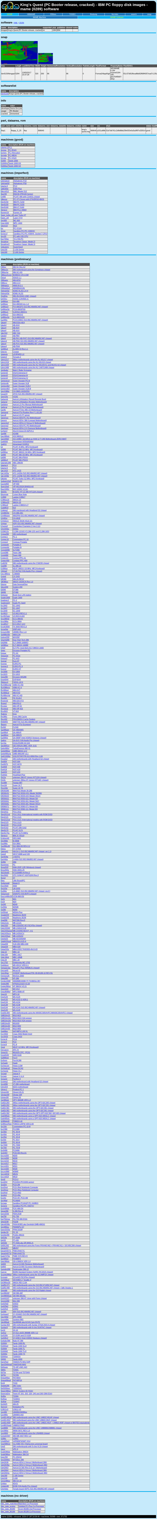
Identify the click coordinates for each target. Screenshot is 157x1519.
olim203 (4, 1087)
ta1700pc (5, 239)
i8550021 (5, 799)
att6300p (4, 189)
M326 (15, 1169)
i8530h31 (5, 793)
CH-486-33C (18, 513)
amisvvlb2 (5, 386)
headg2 (4, 759)
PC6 (14, 1042)
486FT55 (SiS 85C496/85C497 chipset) (29, 722)
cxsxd (3, 576)
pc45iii (4, 1137)
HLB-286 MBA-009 (20, 944)
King (15, 714)
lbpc (3, 881)
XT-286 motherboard (21, 1084)
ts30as (4, 1399)
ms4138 (4, 1005)
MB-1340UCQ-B (19, 928)
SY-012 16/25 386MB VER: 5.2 (25, 1333)
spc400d (4, 1317)
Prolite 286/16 (18, 1235)
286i (14, 862)
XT (14, 878)
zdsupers (5, 247)
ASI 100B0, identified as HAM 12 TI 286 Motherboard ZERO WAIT (40, 439)
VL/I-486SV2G (19, 317)
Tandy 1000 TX (19, 1354)
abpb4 (3, 336)
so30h (3, 1312)
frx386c (4, 717)
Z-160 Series (18, 252)
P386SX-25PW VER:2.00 (23, 1124)
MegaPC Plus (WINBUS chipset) (26, 968)
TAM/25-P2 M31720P (21, 1362)
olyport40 (5, 1092)
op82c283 (5, 1103)
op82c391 (5, 1111)
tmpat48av (5, 1378)
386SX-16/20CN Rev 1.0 (23, 582)
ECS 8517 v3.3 (19, 624)
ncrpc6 (4, 1042)
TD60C (16, 1370)
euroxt (3, 669)
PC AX (15, 653)
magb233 (5, 915)
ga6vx (3, 740)
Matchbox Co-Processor (28, 1504)
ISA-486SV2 (18, 315)
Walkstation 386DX (20, 1452)
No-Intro (115, 14)
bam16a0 (5, 487)
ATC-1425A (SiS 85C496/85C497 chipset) (30, 473)
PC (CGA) (17, 228)
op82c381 (5, 1108)
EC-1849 (16, 611)
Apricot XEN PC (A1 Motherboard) (27, 418)
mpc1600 (5, 223)
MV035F (16, 637)
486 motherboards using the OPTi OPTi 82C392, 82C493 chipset (39, 1113)
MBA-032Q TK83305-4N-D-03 (25, 949)
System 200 (17, 587)
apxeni (4, 420)
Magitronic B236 (19, 918)
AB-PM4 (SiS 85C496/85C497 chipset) (29, 341)
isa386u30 (5, 846)
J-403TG (16, 857)
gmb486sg (5, 751)
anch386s (5, 391)
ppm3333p (5, 1230)
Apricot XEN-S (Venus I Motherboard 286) (30, 1462)
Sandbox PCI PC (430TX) (23, 1206)
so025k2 (4, 1306)
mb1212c (5, 923)
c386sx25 (5, 502)
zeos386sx (5, 1481)
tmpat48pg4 (6, 1380)
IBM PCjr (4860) (20, 210)
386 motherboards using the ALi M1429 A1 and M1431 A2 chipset (39, 365)
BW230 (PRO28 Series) (23, 194)
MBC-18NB (17, 957)
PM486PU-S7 (18, 1227)
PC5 (14, 468)
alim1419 (5, 362)
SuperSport (18, 247)
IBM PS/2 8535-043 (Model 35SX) (26, 796)
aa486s (4, 320)
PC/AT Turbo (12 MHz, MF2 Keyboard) (28, 479)
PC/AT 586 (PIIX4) (20, 457)
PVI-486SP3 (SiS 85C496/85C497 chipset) (30, 307)
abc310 (4, 333)
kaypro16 (5, 213)
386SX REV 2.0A (20, 1283)
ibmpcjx (4, 836)
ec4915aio (5, 616)
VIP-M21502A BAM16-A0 (23, 487)
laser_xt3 (5, 218)
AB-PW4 (16, 346)
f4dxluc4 (4, 682)
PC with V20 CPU (20, 236)
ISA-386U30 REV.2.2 (21, 846)
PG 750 (16, 1216)
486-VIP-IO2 (18, 709)
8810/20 (16, 1023)
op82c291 (5, 1105)
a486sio (4, 304)
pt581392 (5, 1245)
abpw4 (4, 346)
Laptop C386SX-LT (21, 505)
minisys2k (5, 976)
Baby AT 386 (18, 1341)
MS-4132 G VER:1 (20, 1000)
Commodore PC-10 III (21, 1126)
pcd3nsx (4, 1190)
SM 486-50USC (19, 1296)
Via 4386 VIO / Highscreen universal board (30, 1444)
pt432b (4, 1243)
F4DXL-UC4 (18, 682)
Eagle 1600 (17, 598)
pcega (3, 150)
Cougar (16, 352)
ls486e (4, 891)
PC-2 (15, 600)
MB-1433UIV (18, 936)
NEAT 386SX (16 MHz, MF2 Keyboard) (29, 568)
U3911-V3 (17, 1409)
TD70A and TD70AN (21, 1372)
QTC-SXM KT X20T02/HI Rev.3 (26, 875)
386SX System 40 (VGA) (23, 1391)
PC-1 (15, 537)
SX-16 (15, 1330)
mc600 (4, 220)
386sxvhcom (6, 275)
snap (149, 14)
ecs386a (4, 621)
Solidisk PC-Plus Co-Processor (31, 1506)
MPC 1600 (17, 223)
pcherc (4, 153)
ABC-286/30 (18, 463)
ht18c (3, 780)
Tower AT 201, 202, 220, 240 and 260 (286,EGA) (32, 1394)
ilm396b (4, 841)
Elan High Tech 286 (21, 640)
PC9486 (16, 1150)
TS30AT (16, 1402)
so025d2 (4, 1304)
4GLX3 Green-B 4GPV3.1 (23, 431)
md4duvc (5, 965)
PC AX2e (16, 656)
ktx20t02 (4, 875)
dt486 (3, 592)
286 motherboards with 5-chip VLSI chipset (30, 1446)
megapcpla (5, 968)
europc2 (4, 666)
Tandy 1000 (13, 161)
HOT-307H (17, 764)
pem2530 (5, 1214)
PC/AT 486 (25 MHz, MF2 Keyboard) (28, 455)
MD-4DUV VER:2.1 (21, 965)
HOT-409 (16, 767)
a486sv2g (5, 317)
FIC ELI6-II (17, 698)
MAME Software (117, 17)
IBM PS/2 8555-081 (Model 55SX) (26, 804)
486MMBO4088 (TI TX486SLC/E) (26, 981)
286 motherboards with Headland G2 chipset (31, 759)
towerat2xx (5, 1394)
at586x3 (4, 460)
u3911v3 (4, 1409)
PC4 (14, 465)
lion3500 (4, 886)
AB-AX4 (16, 330)
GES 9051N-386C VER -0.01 (25, 746)
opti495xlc (5, 1119)
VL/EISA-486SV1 (20, 312)
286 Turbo (17, 1386)
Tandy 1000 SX (14, 166)
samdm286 (5, 1269)
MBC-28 (16, 960)
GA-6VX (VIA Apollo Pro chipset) (26, 740)
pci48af (4, 1201)
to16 (3, 1383)
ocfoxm (4, 1060)
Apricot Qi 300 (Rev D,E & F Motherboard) (30, 1468)
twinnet (4, 1407)
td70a (3, 1372)
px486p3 (4, 1259)
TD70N (16, 1375)
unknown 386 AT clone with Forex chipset (30, 1298)
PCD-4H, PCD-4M (20, 1198)
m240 (3, 904)
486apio (4, 280)
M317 (15, 1164)
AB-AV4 (16, 328)
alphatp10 (5, 181)
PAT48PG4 (17, 1380)
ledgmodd (5, 883)
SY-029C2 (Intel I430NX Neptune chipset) (30, 1338)
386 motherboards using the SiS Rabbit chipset (32, 1290)
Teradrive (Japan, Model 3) (24, 244)
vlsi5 (3, 1446)
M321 (15, 1166)
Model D (16, 883)
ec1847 (4, 608)
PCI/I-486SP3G (19, 309)
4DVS (15, 1484)
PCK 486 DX (18, 1208)
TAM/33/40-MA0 (19, 1365)
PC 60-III (16, 1142)
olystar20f (5, 1095)
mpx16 (4, 994)
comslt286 (5, 550)
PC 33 (15, 1232)
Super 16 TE (18, 788)
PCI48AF (16, 1201)
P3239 (15, 1222)
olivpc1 (4, 1089)
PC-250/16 (17, 1457)
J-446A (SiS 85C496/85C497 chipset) (28, 859)
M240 (15, 904)
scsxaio (4, 1277)
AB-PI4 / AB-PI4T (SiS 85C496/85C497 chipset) (32, 338)
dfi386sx (4, 582)
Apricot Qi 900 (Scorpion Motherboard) (28, 1267)
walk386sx (5, 1454)
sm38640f (5, 1293)
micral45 (4, 970)
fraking (4, 714)
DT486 (15, 592)
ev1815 (4, 674)
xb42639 (4, 1462)
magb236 (5, 918)
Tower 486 (17, 555)
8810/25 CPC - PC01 (21, 1052)
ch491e (4, 518)
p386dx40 (5, 1121)
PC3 (15, 186)
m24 (3, 902)
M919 (15, 1177)
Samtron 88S (18, 1320)
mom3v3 (4, 989)
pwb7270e (5, 1256)
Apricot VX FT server (21, 415)
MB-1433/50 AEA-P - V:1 (23, 931)
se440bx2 (5, 1280)
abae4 (3, 323)
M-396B (16, 841)
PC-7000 (16, 1145)
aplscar (4, 407)
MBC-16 (16, 952)
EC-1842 (16, 606)
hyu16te (4, 788)
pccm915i (5, 1174)
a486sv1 (4, 312)
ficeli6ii (4, 698)
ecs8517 (4, 624)
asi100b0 (5, 439)
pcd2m (4, 1185)
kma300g (5, 870)
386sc (3, 267)
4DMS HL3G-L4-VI (20, 291)
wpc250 (4, 1457)
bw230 (4, 194)
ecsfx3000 (5, 627)
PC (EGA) (12, 150)
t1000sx (4, 166)
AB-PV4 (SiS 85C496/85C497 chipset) (28, 344)
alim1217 (5, 360)
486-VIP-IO (17, 706)
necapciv (5, 1050)
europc (4, 664)
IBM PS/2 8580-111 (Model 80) (25, 809)
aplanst (4, 402)
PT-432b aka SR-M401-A (23, 1243)
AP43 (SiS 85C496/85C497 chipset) (27, 394)
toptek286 (5, 1386)
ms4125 (4, 997)
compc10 (5, 539)
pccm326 (5, 1169)
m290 (3, 910)
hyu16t (4, 785)
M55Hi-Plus (17, 912)
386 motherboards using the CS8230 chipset (31, 563)
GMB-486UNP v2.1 (21, 754)
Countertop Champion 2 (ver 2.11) (26, 526)
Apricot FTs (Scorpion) (22, 725)
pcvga (3, 158)
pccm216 (5, 1161)
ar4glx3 (4, 431)
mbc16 (4, 952)
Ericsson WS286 (19, 677)
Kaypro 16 (17, 213)
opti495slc (5, 1116)
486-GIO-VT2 (18, 701)
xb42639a (5, 1465)
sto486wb (5, 1322)
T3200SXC (17, 1388)
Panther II (17, 1079)
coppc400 (5, 561)
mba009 (4, 944)
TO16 (15, 1383)
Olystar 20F (17, 1095)
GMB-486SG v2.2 (20, 751)
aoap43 (4, 394)
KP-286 (16, 978)
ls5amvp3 (5, 894)
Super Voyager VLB (21, 383)
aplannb (4, 399)
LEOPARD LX (18, 354)
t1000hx (4, 163)
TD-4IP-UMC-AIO (20, 1367)
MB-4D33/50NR (19, 939)
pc (2, 228)
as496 (3, 434)
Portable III (17, 547)
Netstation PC (18, 1407)
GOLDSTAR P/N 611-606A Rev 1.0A (28, 756)
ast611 (4, 444)
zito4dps (4, 1489)
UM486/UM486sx (20, 1412)
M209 (15, 1158)
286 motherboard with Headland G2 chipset (30, 1082)
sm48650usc (6, 1296)
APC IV (16, 1050)
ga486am (5, 730)
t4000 (3, 1359)
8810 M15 (17, 1015)
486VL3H (17, 635)
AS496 (15, 434)
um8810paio (6, 1425)
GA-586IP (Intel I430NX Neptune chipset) (29, 738)
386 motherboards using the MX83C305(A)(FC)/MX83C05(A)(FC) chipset (43, 1013)
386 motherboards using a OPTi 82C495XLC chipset (34, 1119)
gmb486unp (6, 754)
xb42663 (4, 1468)
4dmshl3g (5, 291)
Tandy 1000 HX (14, 163)
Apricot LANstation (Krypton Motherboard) (30, 402)
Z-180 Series (18, 1476)
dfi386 (3, 579)
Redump (93, 14)
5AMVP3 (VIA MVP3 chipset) (24, 894)
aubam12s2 (6, 481)
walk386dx (5, 1452)
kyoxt (3, 878)
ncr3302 (4, 1034)
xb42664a (5, 1473)
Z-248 (15, 1478)
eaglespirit (5, 603)
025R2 (15, 1309)
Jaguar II (16, 1074)
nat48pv (4, 1031)
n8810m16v (6, 1021)
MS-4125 (16, 997)
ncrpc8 (4, 1045)
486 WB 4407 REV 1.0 (22, 1436)
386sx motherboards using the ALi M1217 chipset (33, 360)
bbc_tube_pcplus (8, 1506)
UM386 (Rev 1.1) (20, 632)
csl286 (4, 566)
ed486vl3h (5, 635)
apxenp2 (4, 426)
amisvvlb (5, 383)
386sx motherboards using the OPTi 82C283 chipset (34, 1103)
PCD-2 (15, 1179)
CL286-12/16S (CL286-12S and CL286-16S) (31, 531)
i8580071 (5, 807)
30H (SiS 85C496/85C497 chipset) (27, 1312)
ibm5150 (4, 94)
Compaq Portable (20, 542)
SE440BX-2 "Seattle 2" (22, 1280)
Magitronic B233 (19, 915)
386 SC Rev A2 (19, 267)
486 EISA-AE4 (19, 323)
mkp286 (4, 978)
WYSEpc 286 (18, 1460)
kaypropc (5, 865)
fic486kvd (5, 693)
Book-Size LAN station (22, 595)
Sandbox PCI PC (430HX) (24, 231)
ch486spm (5, 516)
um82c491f (5, 1420)
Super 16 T (17, 785)
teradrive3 (5, 244)
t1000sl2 (4, 1346)
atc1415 (4, 471)
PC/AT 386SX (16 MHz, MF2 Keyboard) (29, 452)
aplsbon (4, 405)
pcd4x (3, 1198)
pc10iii (4, 1126)
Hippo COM (17, 1066)
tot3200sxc (5, 1388)
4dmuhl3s (5, 293)
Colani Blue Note (20, 494)
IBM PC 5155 (18, 205)
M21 (14, 899)
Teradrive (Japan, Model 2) (24, 242)
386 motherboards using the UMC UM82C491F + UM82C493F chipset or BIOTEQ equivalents (51, 1423)
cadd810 (4, 508)
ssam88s (5, 1320)
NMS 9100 (17, 1055)
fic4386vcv (5, 687)
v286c (3, 1439)
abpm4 (4, 341)
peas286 (4, 1211)
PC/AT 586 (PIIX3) (20, 460)
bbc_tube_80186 (8, 1512)
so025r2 (4, 1309)
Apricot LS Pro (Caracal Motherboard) (28, 407)
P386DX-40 (17, 1121)
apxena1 (4, 418)
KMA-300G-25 (18, 870)
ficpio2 (4, 703)
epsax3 (4, 658)
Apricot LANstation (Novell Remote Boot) (29, 399)
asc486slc (5, 436)
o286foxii (5, 1058)
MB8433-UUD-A (19, 941)
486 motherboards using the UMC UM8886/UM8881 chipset (37, 1428)
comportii (5, 545)
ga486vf (4, 732)
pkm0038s (5, 1224)
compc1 (4, 537)
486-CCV (16, 283)
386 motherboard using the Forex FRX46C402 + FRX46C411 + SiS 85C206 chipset (47, 1245)
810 (14, 508)
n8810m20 (5, 1023)
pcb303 (4, 1153)
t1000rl (4, 1343)
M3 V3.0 (16, 989)
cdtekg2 (4, 510)
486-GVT (16, 690)
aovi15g (4, 397)
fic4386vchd (6, 685)
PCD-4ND (17, 1193)
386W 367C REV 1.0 (21, 1431)
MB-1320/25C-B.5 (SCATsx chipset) (27, 926)
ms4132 (4, 1000)
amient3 (4, 375)
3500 (15, 886)
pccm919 (5, 1177)
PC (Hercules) (14, 153)
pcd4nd (4, 1193)
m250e (4, 907)
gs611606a (5, 756)
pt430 (3, 1240)
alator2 (4, 357)
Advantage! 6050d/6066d (23, 442)
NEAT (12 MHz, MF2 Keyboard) (26, 1047)
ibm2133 (4, 825)
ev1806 (4, 672)
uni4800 (4, 1433)
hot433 (4, 772)
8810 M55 (17, 1029)
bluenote (4, 494)
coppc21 (4, 558)
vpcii (3, 1449)
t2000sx (4, 1357)
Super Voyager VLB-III (22, 389)
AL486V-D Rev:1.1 (20, 349)
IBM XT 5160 (18, 207)
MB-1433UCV (18, 933)
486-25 (16, 1404)
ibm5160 (4, 207)
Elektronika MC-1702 (21, 963)
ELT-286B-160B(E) (20, 643)
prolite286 (5, 1235)
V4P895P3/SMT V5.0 (21, 1441)
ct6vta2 (4, 571)
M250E (16, 907)
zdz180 (4, 1476)
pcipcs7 (4, 234)
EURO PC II (18, 666)
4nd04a (4, 296)
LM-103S (16, 888)
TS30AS (16, 1399)
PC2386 (16, 1129)
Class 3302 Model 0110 (22, 1034)
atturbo (4, 479)
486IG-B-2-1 (18, 286)
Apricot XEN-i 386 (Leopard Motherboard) (30, 420)
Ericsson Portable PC (21, 650)
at (2, 447)
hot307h (4, 764)
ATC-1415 (17, 471)
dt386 (3, 590)
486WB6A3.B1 (19, 288)
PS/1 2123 (17, 822)
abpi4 (3, 338)
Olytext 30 (17, 1097)
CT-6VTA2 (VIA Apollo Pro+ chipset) (27, 571)
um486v (4, 1415)
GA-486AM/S (18, 730)
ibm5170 (4, 830)
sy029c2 (4, 1338)
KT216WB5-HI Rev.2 (21, 873)
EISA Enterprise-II (20, 373)
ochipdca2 (5, 1068)
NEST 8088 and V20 (21, 854)
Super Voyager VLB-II (21, 386)
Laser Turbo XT (19, 215)
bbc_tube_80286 (8, 1509)
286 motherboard (20, 534)
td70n (3, 1375)
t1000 (3, 161)
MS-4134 (16, 1002)
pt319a (4, 1238)
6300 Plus (17, 189)
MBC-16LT (17, 955)
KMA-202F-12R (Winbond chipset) (27, 867)
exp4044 (4, 680)
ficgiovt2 (4, 701)
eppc (3, 650)
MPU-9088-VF (19, 992)
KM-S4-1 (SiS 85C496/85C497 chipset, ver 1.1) (32, 851)
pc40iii (4, 1134)
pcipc (3, 231)
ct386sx (4, 568)
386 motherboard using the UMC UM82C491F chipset (35, 1420)
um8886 (4, 1428)
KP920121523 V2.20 (21, 984)
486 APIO (17, 280)
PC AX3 (16, 658)
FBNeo (53, 14)
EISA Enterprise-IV (20, 378)
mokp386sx (6, 986)
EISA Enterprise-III (20, 375)
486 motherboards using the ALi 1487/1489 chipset (33, 368)
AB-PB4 (16, 336)
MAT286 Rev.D (19, 920)
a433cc (4, 299)
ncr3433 (4, 1037)
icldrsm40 (5, 838)
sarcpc (4, 1272)
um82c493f (5, 1423)
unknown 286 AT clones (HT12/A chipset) (29, 777)
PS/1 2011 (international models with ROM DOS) (32, 814)
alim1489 (5, 368)
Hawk (15, 1063)
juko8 (3, 854)
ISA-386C (17, 844)
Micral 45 (16, 970)
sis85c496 (5, 1288)
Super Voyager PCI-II (21, 381)
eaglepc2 (5, 600)
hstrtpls (4, 775)
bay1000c (5, 489)
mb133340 (5, 928)
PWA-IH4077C (19, 1251)
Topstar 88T (17, 783)
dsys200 (4, 587)
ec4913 (4, 613)
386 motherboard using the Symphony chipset (31, 270)
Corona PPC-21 (19, 558)
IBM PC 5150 (18, 202)
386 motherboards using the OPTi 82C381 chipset (33, 1108)
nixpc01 (4, 1052)
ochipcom (5, 1066)
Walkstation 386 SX (21, 1454)
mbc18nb (5, 957)
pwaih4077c (6, 1251)
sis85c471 (5, 1285)
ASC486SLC (18, 436)
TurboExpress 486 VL (21, 748)
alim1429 (5, 365)
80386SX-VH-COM (21, 275)
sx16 (3, 1330)
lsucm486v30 (6, 896)
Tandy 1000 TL (19, 1349)
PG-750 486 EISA (20, 1219)
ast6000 (4, 442)
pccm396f (5, 1171)
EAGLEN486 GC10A (21, 743)
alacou (4, 352)
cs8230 (4, 563)
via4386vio (5, 1444)
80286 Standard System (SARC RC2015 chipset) (33, 1272)
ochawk (4, 1063)
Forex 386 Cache (20, 717)
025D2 (15, 1304)
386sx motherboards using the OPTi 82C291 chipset (34, 1105)
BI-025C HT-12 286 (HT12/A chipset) (28, 492)
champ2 (4, 526)
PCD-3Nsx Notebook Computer (26, 1190)
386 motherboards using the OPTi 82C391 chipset (33, 1111)
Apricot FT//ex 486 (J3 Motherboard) (27, 410)
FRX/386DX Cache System (24, 719)
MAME (10, 14)
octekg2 (4, 1082)
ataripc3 (4, 186)
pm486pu (5, 1227)
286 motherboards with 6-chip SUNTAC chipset (32, 1327)
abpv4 (3, 344)
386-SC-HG (17, 272)
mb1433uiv (5, 936)
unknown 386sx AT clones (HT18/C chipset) (31, 780)
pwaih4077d (6, 1253)
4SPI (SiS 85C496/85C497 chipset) (27, 524)
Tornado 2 (17, 357)
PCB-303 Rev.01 (20, 1153)
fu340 (3, 727)
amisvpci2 (5, 381)
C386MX (16, 574)
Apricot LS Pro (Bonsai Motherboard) (28, 405)
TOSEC (72, 14)
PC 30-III (16, 1132)
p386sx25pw (6, 1124)
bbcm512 (5, 191)
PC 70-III (16, 1148)
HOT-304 (16, 762)
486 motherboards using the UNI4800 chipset (31, 1433)
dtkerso (4, 199)
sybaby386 (5, 1341)
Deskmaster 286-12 (21, 1269)
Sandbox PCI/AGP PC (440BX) (25, 1203)
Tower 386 (17, 553)
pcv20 (3, 236)
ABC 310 (16, 333)
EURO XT (17, 669)
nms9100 (5, 1055)
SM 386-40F (18, 1293)
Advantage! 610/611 (21, 444)
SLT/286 (16, 550)
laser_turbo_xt (7, 215)
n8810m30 (5, 1026)
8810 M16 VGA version (22, 1021)
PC (14, 865)
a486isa (4, 301)
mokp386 (5, 984)
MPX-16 (16, 994)
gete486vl (5, 748)
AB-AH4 (16, 325)
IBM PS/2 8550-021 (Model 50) (25, 799)
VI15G (15, 397)
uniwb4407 (5, 1436)
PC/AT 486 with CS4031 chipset (26, 197)
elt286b (4, 643)
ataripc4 (4, 465)
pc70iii (4, 1148)
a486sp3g (5, 309)
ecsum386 (5, 632)
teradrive (4, 242)
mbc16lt (4, 955)
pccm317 (5, 1164)
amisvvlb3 (5, 389)
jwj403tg (4, 857)
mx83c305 (5, 1013)
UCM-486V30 (18, 896)
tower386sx (6, 1391)
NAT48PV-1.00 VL (20, 1031)
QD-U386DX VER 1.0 (22, 1261)
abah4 (3, 325)
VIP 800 (16, 484)
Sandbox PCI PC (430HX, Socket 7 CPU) (30, 234)
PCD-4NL (17, 1195)
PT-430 (16, 1240)
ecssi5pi (4, 629)
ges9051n (5, 746)
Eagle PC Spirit (19, 603)
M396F (16, 1171)
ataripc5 (4, 468)
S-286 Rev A (18, 1211)
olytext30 (5, 1097)
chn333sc (5, 529)
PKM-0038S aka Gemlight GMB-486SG (29, 1224)
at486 (3, 455)
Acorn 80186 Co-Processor (29, 1512)
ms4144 (4, 1007)
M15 (15, 226)
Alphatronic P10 (20, 181)
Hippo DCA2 (18, 1068)
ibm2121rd (5, 820)
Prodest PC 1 (18, 1089)
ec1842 (4, 606)
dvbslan (4, 595)
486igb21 (5, 286)
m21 (3, 899)
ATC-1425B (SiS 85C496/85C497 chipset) (30, 476)
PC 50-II (16, 1140)
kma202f (4, 867)
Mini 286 (16, 1301)
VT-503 (16, 711)
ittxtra (3, 849)
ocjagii (4, 1074)
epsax (3, 653)
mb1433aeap (6, 931)
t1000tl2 (4, 1351)
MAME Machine (39, 17)
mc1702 (4, 963)
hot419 (4, 769)
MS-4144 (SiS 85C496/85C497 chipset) (29, 1007)
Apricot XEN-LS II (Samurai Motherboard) (29, 428)
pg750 (3, 1216)
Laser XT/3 (17, 218)
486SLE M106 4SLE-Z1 (22, 521)
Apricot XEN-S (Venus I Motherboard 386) (30, 1470)
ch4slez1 (5, 521)
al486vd (4, 349)
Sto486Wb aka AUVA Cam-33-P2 (26, 1322)
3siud (3, 278)
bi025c (4, 492)
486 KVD (16, 693)
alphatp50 (5, 183)
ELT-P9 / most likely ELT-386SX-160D (28, 648)
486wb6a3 (5, 288)
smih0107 (5, 1298)
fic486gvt (5, 690)
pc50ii (3, 1140)
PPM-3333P (18, 1230)
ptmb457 (4, 1248)
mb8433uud (6, 941)
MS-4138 (16, 1005)
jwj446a (4, 859)
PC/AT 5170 (18, 830)
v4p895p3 (5, 1441)
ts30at (3, 1402)
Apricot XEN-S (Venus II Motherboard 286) (30, 1465)
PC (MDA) (12, 155)
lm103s (4, 888)
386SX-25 (17, 502)
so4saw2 (5, 1314)
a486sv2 (4, 315)
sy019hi (4, 1335)
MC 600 (16, 220)
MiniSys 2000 (18, 976)
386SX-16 (17, 500)
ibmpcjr (4, 210)
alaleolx (4, 354)
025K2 (15, 1306)
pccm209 (5, 1158)
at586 (3, 457)
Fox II (15, 1058)
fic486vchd (5, 695)
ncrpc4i (4, 1039)
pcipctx (4, 1206)
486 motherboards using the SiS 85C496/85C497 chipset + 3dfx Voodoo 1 (43, 1288)
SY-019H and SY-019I (22, 1335)
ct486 (3, 197)
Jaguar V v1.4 (18, 1076)
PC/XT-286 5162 (19, 828)
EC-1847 (16, 608)
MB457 (16, 1248)
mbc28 (4, 960)
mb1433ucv (6, 933)
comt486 (4, 555)
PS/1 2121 (17, 817)
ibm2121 (4, 817)
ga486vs (4, 735)
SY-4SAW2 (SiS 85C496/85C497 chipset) (30, 1314)
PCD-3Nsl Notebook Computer (25, 1187)
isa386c (4, 844)
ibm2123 (4, 822)
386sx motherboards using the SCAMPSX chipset (33, 1275)
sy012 (3, 1333)
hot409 (4, 767)
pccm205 (5, 1156)
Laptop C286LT (19, 497)
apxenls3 (5, 423)
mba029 (4, 947)
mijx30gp (5, 973)
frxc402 (4, 719)
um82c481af (6, 1417)
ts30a (3, 1396)
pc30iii (4, 1132)
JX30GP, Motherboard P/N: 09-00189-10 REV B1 (33, 973)
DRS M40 (17, 838)
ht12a (3, 777)
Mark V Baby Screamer (22, 370)
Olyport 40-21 (18, 1092)
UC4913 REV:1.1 (20, 613)
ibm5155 (4, 205)
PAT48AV (17, 1378)
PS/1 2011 (17, 812)
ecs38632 (5, 619)
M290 (15, 910)
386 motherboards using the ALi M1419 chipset (32, 362)
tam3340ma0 (6, 1365)
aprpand (4, 412)
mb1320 (4, 926)
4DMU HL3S (18, 293)
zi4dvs (4, 1484)
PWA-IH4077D (19, 1253)
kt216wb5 (5, 873)
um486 (4, 1412)
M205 (15, 1156)
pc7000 (4, 1145)
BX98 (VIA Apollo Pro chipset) (25, 1486)
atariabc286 (6, 463)
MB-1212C (17, 923)
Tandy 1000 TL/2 (19, 1351)
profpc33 (4, 1232)
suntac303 (5, 1325)
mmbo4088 (5, 981)
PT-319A (16, 1238)
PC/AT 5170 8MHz (20, 833)
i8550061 (5, 801)
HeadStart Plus (19, 775)
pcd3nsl (4, 1187)
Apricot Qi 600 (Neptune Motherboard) (28, 1264)
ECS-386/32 (18, 619)
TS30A (16, 1396)
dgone (3, 584)
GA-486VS (17, 735)
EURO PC (17, 664)
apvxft (3, 415)
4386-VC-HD (18, 685)
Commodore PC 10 (21, 539)
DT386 (15, 590)
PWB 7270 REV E (20, 1256)
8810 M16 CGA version (22, 1018)
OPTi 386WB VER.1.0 (22, 1100)
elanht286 (5, 640)
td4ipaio (4, 1367)
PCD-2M (16, 1185)
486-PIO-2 (17, 703)
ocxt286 (4, 1084)
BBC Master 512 (20, 191)
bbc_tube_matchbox (9, 1504)
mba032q (5, 949)
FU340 (15, 727)
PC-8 (15, 1045)
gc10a (3, 743)
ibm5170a (5, 833)
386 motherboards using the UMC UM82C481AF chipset (36, 1417)
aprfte (3, 410)
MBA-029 (16, 947)
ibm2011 (4, 812)
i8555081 (5, 804)
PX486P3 (17, 1259)
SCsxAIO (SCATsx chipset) (24, 1277)
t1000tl (4, 1349)
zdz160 (4, 252)
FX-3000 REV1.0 (20, 627)
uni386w (4, 1431)
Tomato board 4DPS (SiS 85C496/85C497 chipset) (33, 1489)
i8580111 (5, 809)
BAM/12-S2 (17, 481)
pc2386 (4, 1129)
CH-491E (16, 518)
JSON (21, 23)
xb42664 (4, 1470)
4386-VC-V (17, 687)
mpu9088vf (5, 992)
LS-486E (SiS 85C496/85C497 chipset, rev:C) (31, 891)
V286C (16, 1439)
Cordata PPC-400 (20, 561)
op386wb (5, 1100)
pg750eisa (5, 1219)
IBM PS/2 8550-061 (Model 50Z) (26, 801)
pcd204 (4, 1182)
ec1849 (4, 611)
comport (4, 542)
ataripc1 (4, 147)
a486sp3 (4, 307)
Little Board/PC (19, 881)
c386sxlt (4, 505)
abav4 (3, 328)
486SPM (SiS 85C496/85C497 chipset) (29, 516)
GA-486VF (17, 732)
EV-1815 (16, 674)
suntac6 (4, 1327)
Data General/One (20, 584)
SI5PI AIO (17, 629)
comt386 (4, 553)
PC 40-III (16, 1134)
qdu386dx (5, 1261)
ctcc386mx (5, 574)
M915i (15, 1174)
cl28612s (5, 531)
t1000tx (4, 1354)
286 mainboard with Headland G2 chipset (30, 510)
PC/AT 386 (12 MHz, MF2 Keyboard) (28, 449)
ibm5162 (4, 828)
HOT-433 (16, 772)
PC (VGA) (12, 158)
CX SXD (16, 576)
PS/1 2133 (17, 825)
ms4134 (4, 1002)
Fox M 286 (17, 1060)
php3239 (5, 1222)
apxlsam (4, 428)
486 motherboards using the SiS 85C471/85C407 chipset (36, 1285)
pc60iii (4, 1142)
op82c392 (5, 1113)
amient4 (4, 378)
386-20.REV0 (18, 579)
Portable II (17, 545)
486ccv (4, 283)
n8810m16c (6, 1018)
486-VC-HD (17, 695)
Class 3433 (17, 1037)
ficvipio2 (4, 709)
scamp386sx (6, 1275)
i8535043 (5, 796)
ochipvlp (4, 1071)
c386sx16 (5, 500)
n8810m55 (5, 1029)
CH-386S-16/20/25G (21, 391)
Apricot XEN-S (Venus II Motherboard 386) (30, 1473)
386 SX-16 (17, 1481)
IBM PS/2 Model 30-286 (22, 791)
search (134, 14)
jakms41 (4, 851)
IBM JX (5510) (18, 836)
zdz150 (4, 250)
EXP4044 (17, 680)
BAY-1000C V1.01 (20, 489)
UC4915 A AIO (19, 616)
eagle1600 (5, 598)
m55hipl (4, 912)
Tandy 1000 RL (19, 1343)
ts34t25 (4, 1404)
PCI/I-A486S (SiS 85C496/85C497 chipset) (30, 320)
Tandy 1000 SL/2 (20, 1346)
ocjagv (4, 1076)
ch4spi (4, 524)
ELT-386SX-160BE (20, 645)
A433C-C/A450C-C (21, 299)
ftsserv (4, 725)
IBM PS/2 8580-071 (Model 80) (25, 807)
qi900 (3, 1267)
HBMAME (31, 14)
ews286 (4, 677)
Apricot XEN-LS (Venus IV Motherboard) (29, 423)
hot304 (4, 762)
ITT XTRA (17, 849)
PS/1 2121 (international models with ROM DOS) (33, 820)
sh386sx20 (5, 1283)
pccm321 (5, 1166)
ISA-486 (16, 301)
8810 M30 (17, 1026)
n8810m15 (5, 1015)
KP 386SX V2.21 (20, 986)
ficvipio (4, 706)
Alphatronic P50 (20, 183)
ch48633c (5, 513)
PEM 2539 (17, 1214)
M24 (14, 902)
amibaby (4, 370)
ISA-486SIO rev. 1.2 (21, 304)
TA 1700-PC (18, 239)
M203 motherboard (20, 1087)
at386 (3, 449)
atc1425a (5, 473)
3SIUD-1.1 (17, 278)
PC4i (15, 1039)
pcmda (4, 155)
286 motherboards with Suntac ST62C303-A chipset (34, 1325)
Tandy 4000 (17, 1359)
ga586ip (4, 738)
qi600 (3, 1264)
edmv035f (5, 637)
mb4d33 (4, 939)
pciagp (4, 1203)
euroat (3, 661)
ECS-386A (17, 621)
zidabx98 (5, 1486)
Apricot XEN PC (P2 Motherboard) (27, 426)
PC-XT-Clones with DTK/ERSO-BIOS (28, 199)
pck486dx (5, 1208)
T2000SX (17, 1357)
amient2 (4, 373)
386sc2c (4, 270)
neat (3, 1047)
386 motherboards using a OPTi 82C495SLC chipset (34, 1116)
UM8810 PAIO (18, 1425)
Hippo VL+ (17, 1071)
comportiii (5, 547)
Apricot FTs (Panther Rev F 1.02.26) (27, 412)
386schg (4, 272)
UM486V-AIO (18, 1415)
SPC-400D (17, 1317)
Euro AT (16, 661)
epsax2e (4, 656)
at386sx (4, 452)
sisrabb (4, 1290)
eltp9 (3, 648)
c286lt (3, 497)
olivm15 (4, 226)
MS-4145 (16, 1010)
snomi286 (5, 1301)
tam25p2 (4, 1362)
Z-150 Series (18, 250)
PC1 (10, 147)
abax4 (3, 330)
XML (15, 23)
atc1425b (5, 476)
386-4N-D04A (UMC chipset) (24, 296)
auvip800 (5, 484)
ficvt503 (4, 711)
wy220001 (5, 1460)
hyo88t (4, 783)
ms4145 (4, 1010)
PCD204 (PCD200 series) (23, 1182)
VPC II (15, 1449)
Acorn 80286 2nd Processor (29, 1509)
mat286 (4, 920)
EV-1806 (16, 672)
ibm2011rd (5, 814)
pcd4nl (4, 1195)
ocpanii (4, 1079)
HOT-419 (16, 769)
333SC (16, 529)
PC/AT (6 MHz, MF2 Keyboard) (25, 447)
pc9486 (4, 1150)
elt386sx (4, 645)
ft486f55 (4, 722)
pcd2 (3, 1179)
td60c (3, 1370)
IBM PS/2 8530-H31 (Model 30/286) (27, 793)
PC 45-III (16, 1137)
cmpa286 (5, 534)
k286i (3, 862)
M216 (15, 1161)
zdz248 (4, 1478)
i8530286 (5, 791)
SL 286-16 (17, 566)
